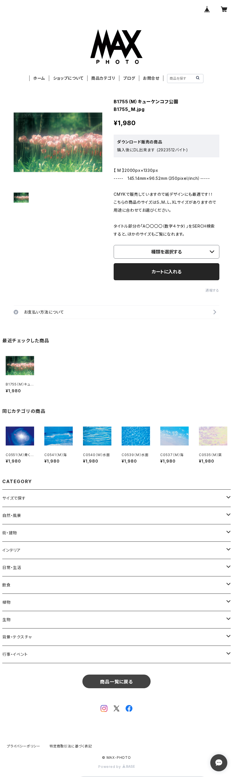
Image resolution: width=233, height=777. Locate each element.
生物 (6, 619)
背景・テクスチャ (17, 636)
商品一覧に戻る (116, 682)
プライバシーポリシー (23, 746)
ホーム (39, 78)
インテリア (11, 550)
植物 (6, 602)
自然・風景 (11, 515)
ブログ (129, 78)
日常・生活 (11, 567)
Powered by (110, 766)
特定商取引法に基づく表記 (70, 746)
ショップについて (68, 78)
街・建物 (9, 532)
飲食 (6, 584)
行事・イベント (15, 654)
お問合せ (151, 78)
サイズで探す (14, 498)
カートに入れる (167, 272)
